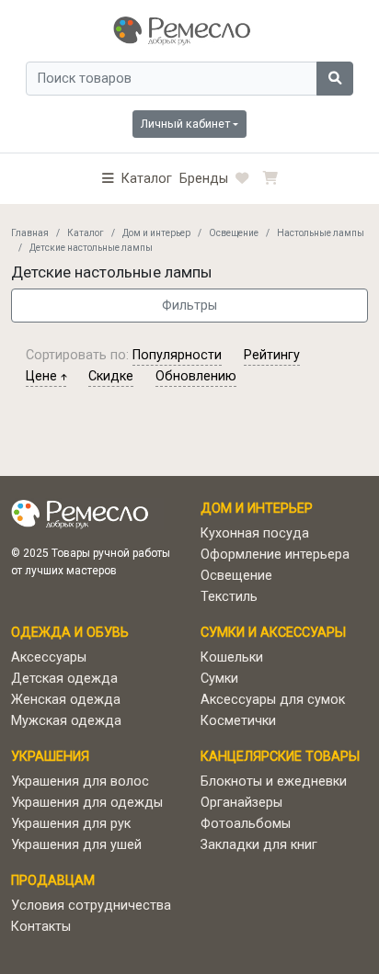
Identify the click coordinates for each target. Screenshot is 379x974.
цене (43, 376)
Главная (30, 233)
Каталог (85, 233)
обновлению (195, 376)
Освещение (233, 233)
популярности (177, 355)
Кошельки (232, 657)
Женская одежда (66, 700)
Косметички (238, 721)
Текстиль (229, 597)
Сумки (219, 678)
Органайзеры (241, 802)
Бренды (203, 179)
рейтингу (272, 355)
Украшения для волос (80, 781)
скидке (110, 376)
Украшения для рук (71, 824)
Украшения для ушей (76, 845)
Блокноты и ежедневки (274, 781)
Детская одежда (64, 678)
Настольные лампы (320, 233)
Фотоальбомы (246, 824)
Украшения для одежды (87, 802)
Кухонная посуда (255, 533)
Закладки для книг (259, 845)
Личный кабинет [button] (185, 123)
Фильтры (189, 305)
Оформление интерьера (275, 554)
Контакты (41, 926)
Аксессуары (48, 657)
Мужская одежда (66, 721)
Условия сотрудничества (91, 905)
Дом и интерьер (156, 233)
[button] (137, 179)
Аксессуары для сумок (273, 700)
